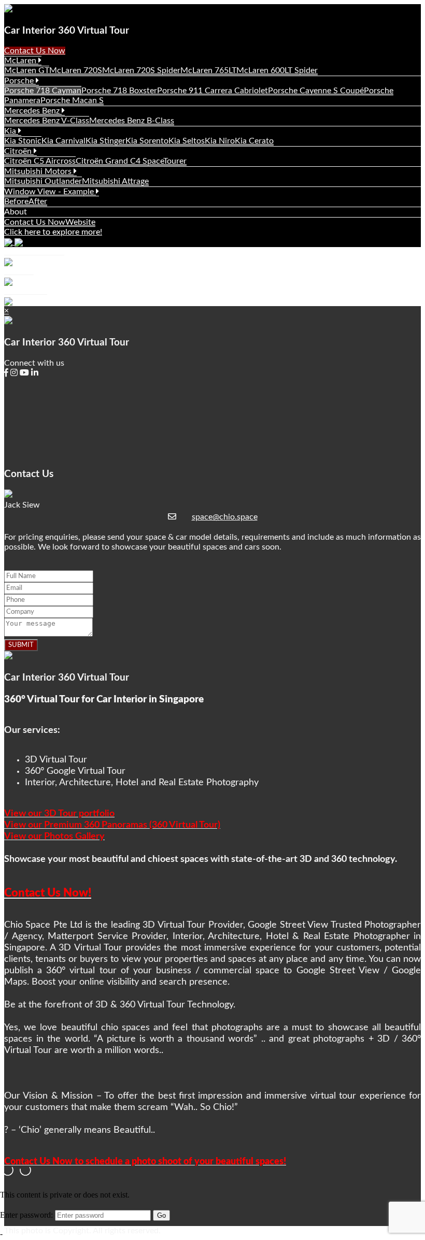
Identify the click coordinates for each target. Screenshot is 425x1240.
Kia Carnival (63, 141)
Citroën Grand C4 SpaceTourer (131, 161)
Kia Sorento (146, 141)
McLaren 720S (75, 70)
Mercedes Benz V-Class (46, 121)
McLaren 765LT (208, 70)
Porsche (20, 81)
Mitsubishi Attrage (115, 181)
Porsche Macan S (72, 100)
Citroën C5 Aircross (40, 161)
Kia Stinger (105, 141)
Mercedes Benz (33, 111)
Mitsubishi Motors (39, 171)
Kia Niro (220, 141)
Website (80, 222)
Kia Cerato (254, 141)
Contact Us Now (34, 51)
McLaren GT (26, 70)
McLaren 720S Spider (141, 70)
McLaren (21, 60)
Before (16, 201)
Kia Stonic (22, 141)
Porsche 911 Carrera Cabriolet (212, 90)
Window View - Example (50, 192)
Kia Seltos (186, 141)
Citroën (19, 151)
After (38, 201)
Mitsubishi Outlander (43, 181)
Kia (11, 131)
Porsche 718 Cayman (42, 90)
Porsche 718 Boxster (119, 90)
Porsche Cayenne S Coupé (316, 90)
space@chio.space (225, 517)
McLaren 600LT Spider (277, 70)
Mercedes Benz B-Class (131, 121)
